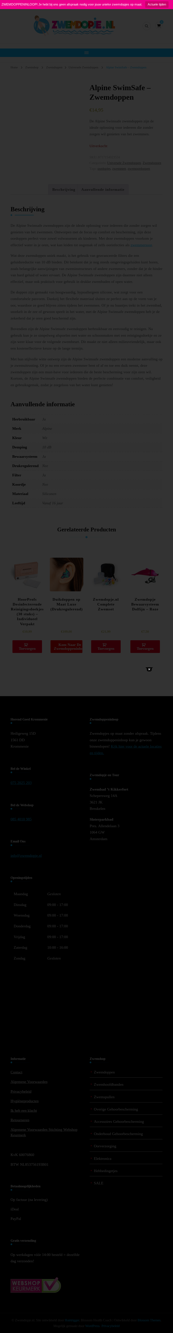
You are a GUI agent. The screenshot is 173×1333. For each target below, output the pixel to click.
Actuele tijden (157, 4)
